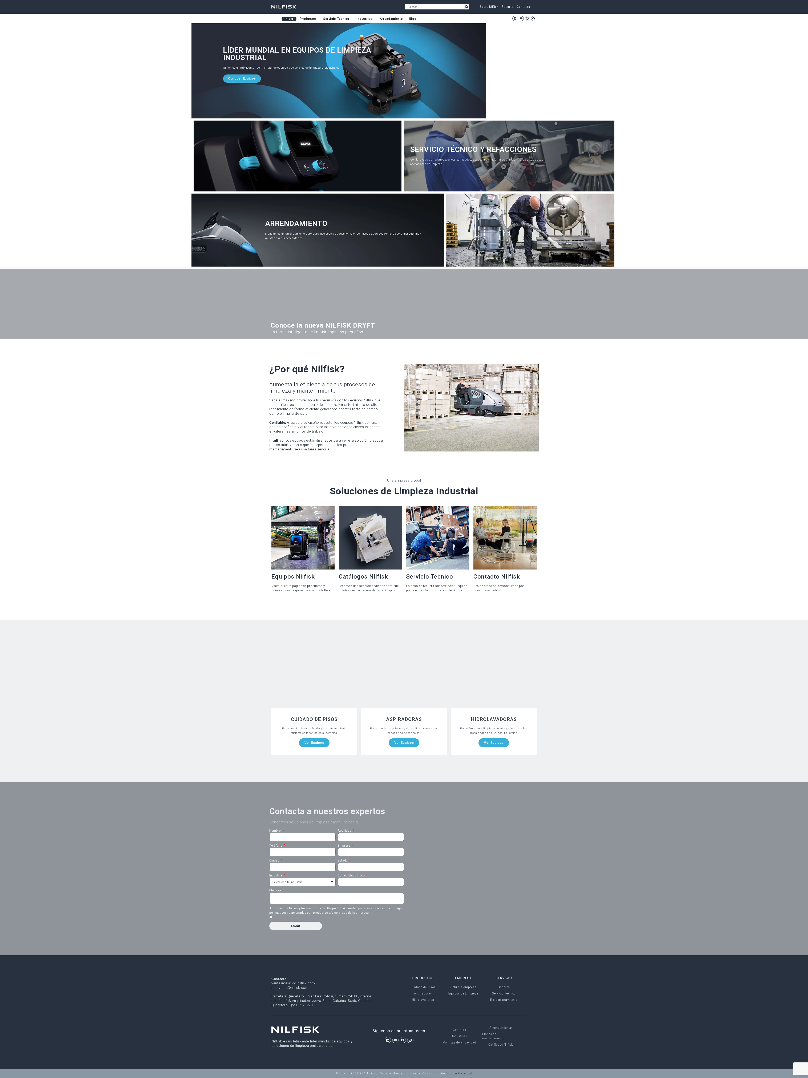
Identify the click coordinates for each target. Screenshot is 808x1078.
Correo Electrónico (351, 875)
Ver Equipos (314, 743)
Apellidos (345, 830)
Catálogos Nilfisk (500, 1044)
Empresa (345, 845)
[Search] (466, 6)
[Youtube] (521, 18)
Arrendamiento (500, 1027)
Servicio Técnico (504, 993)
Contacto (459, 1030)
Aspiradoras (423, 993)
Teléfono (276, 845)
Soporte (504, 987)
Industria (276, 875)
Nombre (275, 830)
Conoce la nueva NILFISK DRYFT (323, 325)
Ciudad (274, 860)
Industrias (459, 1036)
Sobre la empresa (463, 987)
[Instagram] (527, 18)
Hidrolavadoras (423, 999)
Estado (343, 860)
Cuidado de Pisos (423, 987)
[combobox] (434, 6)
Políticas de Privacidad (459, 1042)
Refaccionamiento (503, 999)
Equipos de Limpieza (463, 993)
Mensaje (275, 890)
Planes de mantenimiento (493, 1036)
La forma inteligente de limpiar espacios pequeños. (317, 332)
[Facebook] (533, 18)
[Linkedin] (514, 18)
